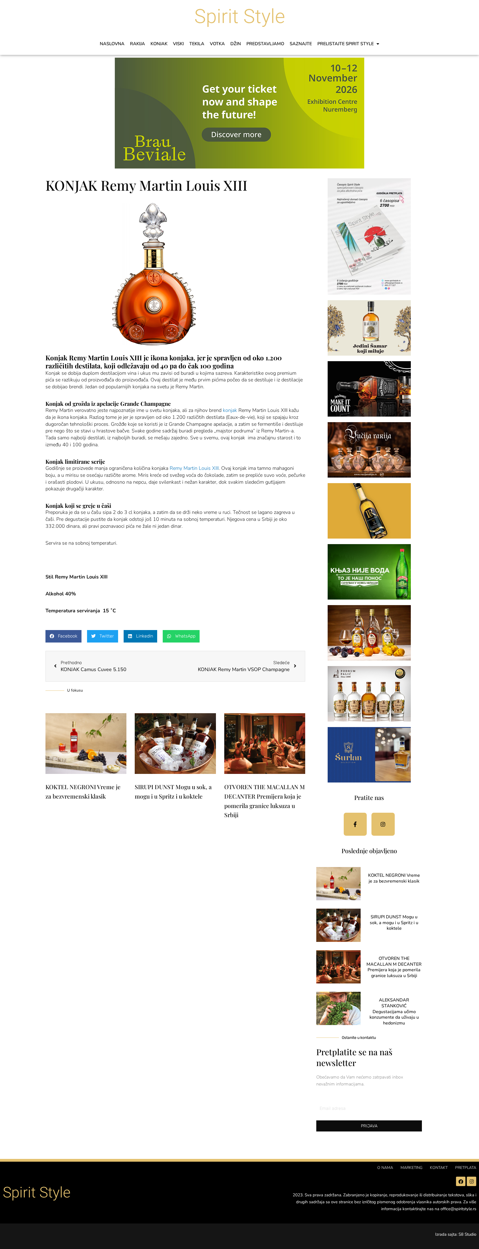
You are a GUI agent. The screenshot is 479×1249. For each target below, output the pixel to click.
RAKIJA (137, 44)
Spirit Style (239, 16)
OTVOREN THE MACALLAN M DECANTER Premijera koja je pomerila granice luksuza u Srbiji (394, 967)
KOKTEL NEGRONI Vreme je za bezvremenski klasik (394, 878)
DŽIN (235, 44)
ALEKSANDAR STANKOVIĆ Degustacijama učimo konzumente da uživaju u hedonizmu (394, 1011)
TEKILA (196, 44)
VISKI (178, 44)
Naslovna (112, 44)
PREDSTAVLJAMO (265, 44)
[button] (63, 636)
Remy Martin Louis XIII (194, 468)
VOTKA (217, 44)
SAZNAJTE (301, 44)
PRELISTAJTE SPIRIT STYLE (345, 44)
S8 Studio (467, 1234)
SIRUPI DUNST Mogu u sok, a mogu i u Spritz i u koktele (394, 923)
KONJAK (159, 44)
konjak (230, 410)
